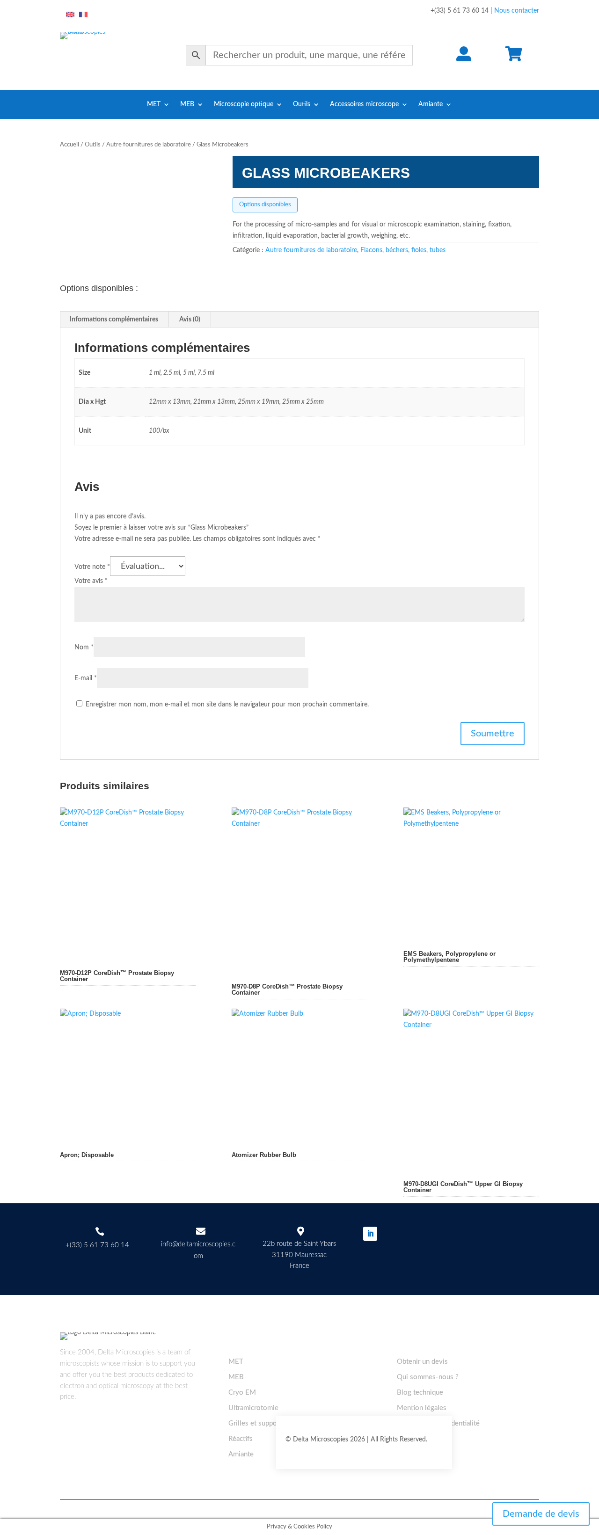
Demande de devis (541, 1514)
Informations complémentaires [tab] (114, 319)
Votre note (92, 567)
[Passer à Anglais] (70, 15)
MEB (187, 104)
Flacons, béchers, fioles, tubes (403, 250)
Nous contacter (516, 10)
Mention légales (421, 1407)
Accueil (69, 145)
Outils (301, 104)
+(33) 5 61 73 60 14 (97, 1245)
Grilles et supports (256, 1423)
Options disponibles (265, 205)
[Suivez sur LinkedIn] (370, 1234)
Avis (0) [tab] (189, 319)
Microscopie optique (243, 104)
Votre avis (91, 581)
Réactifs (240, 1438)
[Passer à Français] (83, 15)
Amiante (430, 104)
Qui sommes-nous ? (428, 1377)
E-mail (85, 678)
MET (154, 104)
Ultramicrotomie (253, 1407)
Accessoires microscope (364, 104)
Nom (84, 647)
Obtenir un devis (422, 1361)
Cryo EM (242, 1392)
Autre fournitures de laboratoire (148, 145)
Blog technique (420, 1392)
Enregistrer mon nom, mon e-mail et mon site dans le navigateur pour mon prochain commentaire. (227, 704)
